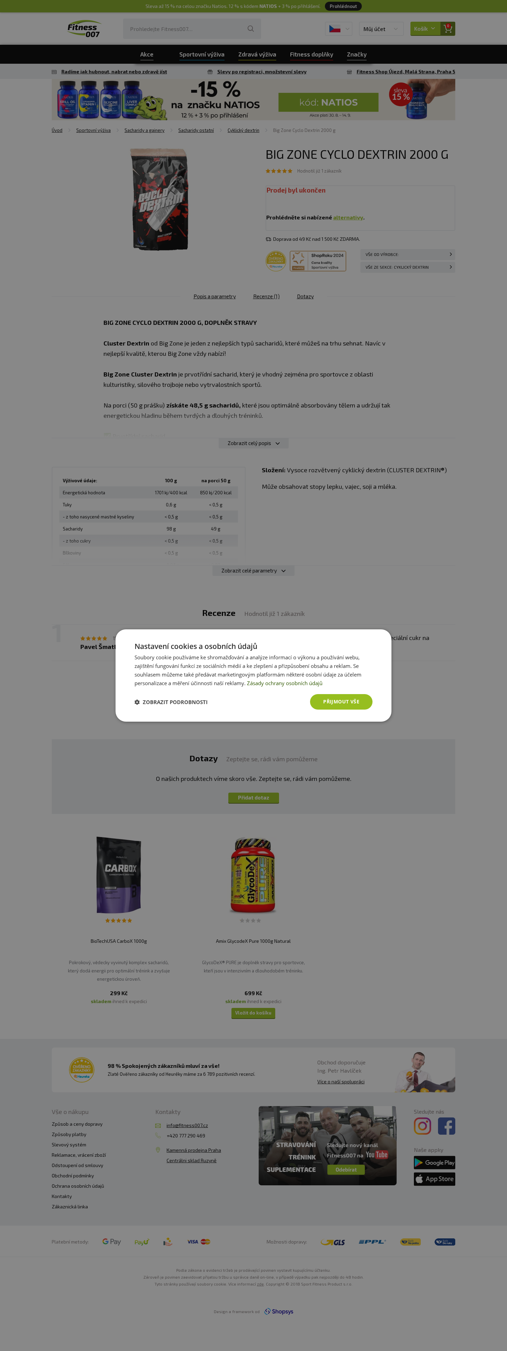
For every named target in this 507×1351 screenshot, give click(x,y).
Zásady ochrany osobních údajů (284, 683)
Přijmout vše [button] (341, 701)
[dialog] (253, 675)
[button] (171, 702)
